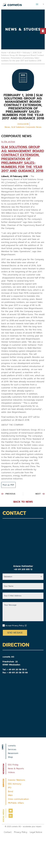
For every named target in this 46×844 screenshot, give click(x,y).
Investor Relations (16, 780)
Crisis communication (18, 799)
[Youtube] (11, 811)
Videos (11, 772)
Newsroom (13, 753)
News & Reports (16, 768)
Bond (10, 791)
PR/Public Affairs (16, 802)
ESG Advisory (14, 783)
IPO (9, 787)
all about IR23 (14, 52)
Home (3, 52)
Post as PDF (8, 484)
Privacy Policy (20, 832)
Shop (10, 757)
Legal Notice (36, 832)
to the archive (8, 141)
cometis (12, 745)
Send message (15, 632)
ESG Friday (13, 764)
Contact (8, 832)
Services (12, 749)
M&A (10, 795)
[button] (37, 4)
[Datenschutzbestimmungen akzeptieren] (26, 626)
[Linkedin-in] (11, 816)
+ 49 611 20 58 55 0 (17, 669)
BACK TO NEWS (23, 502)
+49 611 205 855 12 (23, 569)
